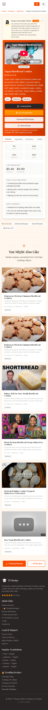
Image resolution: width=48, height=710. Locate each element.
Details (40, 139)
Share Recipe (25, 126)
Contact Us (6, 624)
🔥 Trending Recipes (14, 563)
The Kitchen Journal (11, 618)
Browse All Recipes (9, 611)
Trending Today (8, 677)
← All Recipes (36, 563)
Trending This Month (9, 683)
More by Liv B (8, 228)
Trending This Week (9, 680)
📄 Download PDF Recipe (24, 119)
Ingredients (19, 139)
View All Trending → (10, 689)
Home (4, 11)
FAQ (5, 621)
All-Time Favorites (8, 686)
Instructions (29, 139)
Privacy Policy (7, 634)
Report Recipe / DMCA (10, 640)
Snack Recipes (37, 224)
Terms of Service (8, 637)
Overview (8, 139)
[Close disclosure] (42, 21)
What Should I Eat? (10, 615)
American (20, 11)
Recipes (11, 11)
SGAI (28, 702)
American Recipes (21, 224)
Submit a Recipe (8, 605)
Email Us (5, 644)
